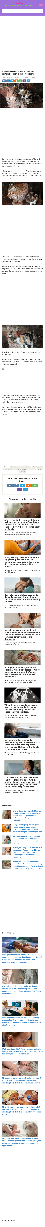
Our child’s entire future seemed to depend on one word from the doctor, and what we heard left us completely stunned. (22, 598)
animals (14, 467)
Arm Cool (19, 3)
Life (40, 469)
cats (28, 467)
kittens (33, 469)
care (22, 467)
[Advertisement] (22, 41)
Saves (23, 471)
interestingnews (22, 469)
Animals (25, 77)
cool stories (38, 467)
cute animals (9, 469)
